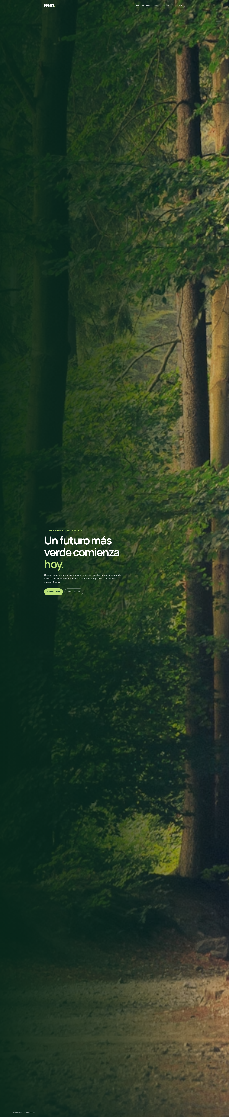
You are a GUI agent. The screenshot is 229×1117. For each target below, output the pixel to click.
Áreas (156, 5)
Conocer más (53, 591)
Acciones (165, 5)
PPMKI (49, 5)
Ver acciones (74, 592)
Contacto (178, 5)
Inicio (137, 5)
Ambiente (146, 5)
